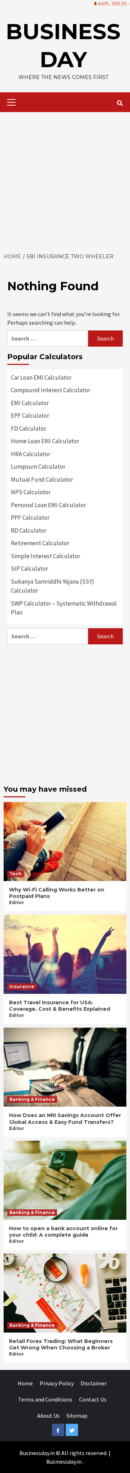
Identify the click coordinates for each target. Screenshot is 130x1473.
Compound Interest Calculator (50, 390)
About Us (48, 1415)
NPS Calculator (31, 492)
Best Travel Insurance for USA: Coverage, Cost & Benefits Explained (59, 1005)
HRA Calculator (30, 454)
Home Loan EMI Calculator (45, 441)
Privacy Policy (57, 1383)
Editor (16, 902)
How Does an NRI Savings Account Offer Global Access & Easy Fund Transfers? (65, 1118)
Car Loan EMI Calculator (41, 377)
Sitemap (76, 1415)
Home (25, 1383)
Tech (15, 873)
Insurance (21, 986)
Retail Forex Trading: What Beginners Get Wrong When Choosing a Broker (61, 1344)
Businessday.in (64, 1461)
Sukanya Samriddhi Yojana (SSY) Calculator (52, 586)
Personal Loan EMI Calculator (48, 505)
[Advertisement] (65, 180)
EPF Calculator (30, 416)
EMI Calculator (30, 403)
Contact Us (93, 1399)
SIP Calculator (29, 569)
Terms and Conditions (45, 1399)
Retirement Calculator (40, 543)
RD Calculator (29, 530)
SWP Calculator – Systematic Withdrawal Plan (64, 608)
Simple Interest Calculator (45, 556)
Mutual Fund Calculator (42, 479)
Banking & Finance (32, 1099)
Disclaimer (94, 1383)
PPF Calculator (30, 518)
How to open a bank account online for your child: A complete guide (63, 1231)
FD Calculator (28, 428)
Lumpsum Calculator (38, 467)
